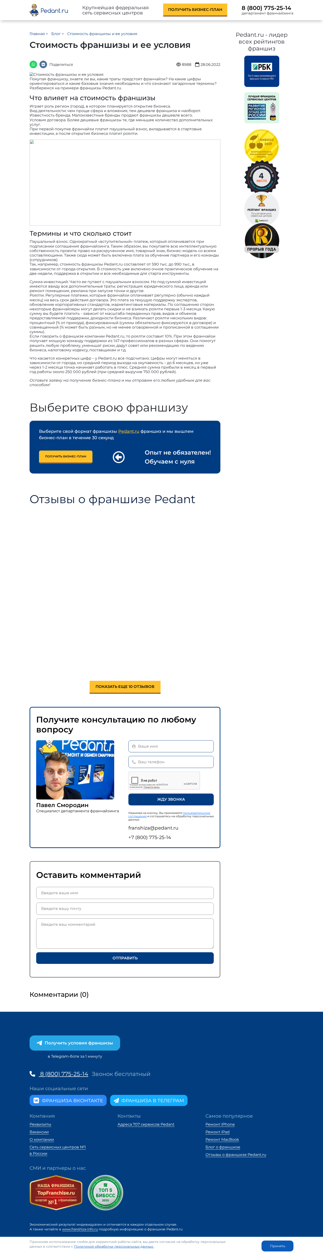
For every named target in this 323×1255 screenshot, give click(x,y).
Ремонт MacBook (222, 1139)
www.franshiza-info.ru (80, 1229)
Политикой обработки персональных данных (114, 1246)
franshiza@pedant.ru (153, 828)
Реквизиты (40, 1124)
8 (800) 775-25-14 (266, 8)
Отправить (125, 958)
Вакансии (39, 1132)
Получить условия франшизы (79, 1043)
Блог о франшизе (222, 1147)
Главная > (39, 34)
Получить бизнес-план (195, 9)
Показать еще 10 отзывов (125, 686)
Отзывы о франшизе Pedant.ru (235, 1154)
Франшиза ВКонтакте (72, 1100)
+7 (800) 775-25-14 (149, 837)
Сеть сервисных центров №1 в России (58, 1150)
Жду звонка (171, 799)
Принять (277, 1246)
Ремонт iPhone (220, 1124)
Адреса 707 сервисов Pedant (146, 1124)
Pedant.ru (128, 431)
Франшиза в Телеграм (152, 1100)
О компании (42, 1139)
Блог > (58, 34)
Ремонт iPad (217, 1132)
